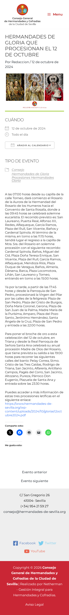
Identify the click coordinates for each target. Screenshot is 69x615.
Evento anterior (34, 472)
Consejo (18, 170)
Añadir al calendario (32, 145)
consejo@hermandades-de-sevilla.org (34, 512)
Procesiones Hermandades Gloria (33, 179)
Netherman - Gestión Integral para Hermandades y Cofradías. (37, 589)
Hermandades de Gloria (30, 174)
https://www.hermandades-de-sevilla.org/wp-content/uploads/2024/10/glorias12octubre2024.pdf (33, 409)
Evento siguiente (34, 481)
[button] (34, 604)
